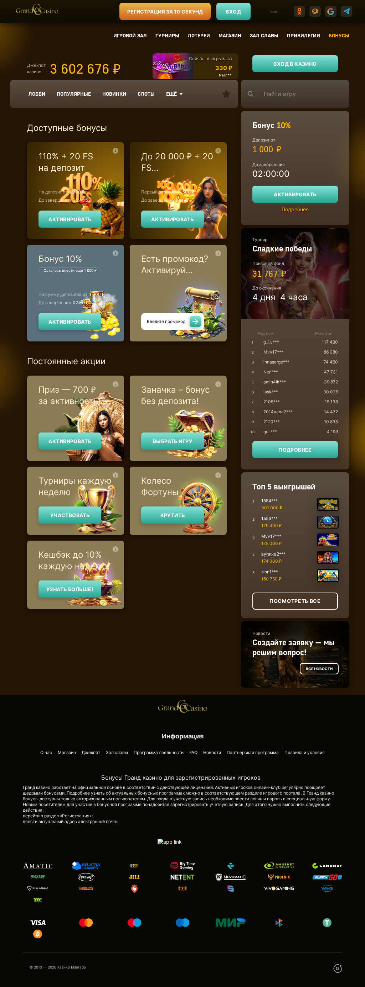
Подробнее (295, 209)
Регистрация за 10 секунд (165, 12)
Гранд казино (320, 793)
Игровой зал (130, 35)
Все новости (319, 669)
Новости (212, 752)
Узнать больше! (69, 589)
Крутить (172, 515)
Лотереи (199, 35)
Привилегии (303, 35)
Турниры (167, 35)
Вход (233, 12)
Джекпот (91, 752)
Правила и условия (304, 752)
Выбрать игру (172, 441)
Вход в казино (295, 64)
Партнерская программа (253, 752)
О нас (46, 752)
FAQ (193, 752)
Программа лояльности (159, 752)
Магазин (230, 35)
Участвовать (70, 515)
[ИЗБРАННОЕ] (226, 94)
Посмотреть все (295, 601)
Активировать (69, 219)
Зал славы (264, 35)
